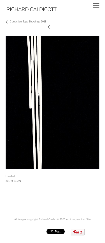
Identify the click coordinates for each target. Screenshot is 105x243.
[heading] (32, 10)
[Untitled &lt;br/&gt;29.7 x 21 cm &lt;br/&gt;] (52, 102)
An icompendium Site (78, 219)
